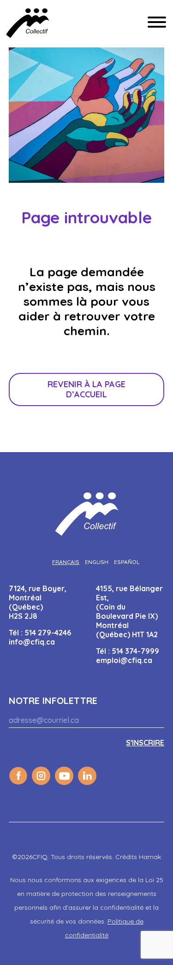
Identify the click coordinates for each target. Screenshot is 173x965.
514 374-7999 (135, 651)
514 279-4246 (47, 632)
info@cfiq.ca (32, 641)
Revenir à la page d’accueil (86, 389)
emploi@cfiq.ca (124, 660)
